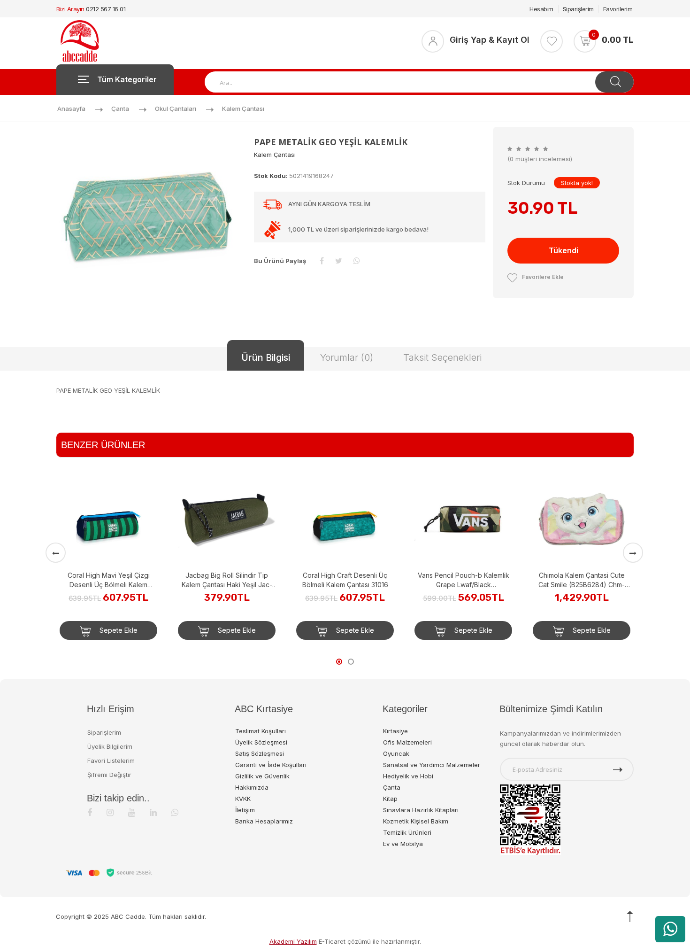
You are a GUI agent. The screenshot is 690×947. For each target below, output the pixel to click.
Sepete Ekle (118, 630)
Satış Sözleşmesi (259, 753)
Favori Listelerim (111, 760)
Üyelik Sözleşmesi (261, 742)
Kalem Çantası (243, 108)
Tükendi (563, 250)
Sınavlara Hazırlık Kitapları (421, 810)
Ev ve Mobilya (403, 843)
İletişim (245, 810)
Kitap (390, 798)
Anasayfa (71, 108)
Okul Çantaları (175, 108)
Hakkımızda (251, 787)
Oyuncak (396, 753)
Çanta (120, 108)
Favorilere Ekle (543, 276)
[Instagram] (110, 812)
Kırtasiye (395, 731)
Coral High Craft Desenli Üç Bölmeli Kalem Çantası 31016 (345, 580)
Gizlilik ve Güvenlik (262, 776)
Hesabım (541, 9)
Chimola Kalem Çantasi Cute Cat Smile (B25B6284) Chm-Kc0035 (581, 580)
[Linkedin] (153, 812)
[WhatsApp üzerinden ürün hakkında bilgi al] (670, 929)
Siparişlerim (578, 9)
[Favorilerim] (551, 41)
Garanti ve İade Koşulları (271, 764)
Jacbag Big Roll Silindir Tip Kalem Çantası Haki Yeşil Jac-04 (227, 580)
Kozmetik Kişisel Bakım (415, 821)
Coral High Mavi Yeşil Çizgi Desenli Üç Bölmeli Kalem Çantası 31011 (109, 580)
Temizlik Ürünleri (407, 832)
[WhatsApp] (174, 812)
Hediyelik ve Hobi (408, 776)
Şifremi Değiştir (109, 774)
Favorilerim (618, 9)
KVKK (243, 798)
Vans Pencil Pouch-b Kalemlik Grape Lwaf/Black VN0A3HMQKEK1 (463, 580)
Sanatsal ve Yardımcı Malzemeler (431, 764)
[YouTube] (131, 812)
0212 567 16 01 (105, 9)
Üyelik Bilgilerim (109, 746)
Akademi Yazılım (293, 941)
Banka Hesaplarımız (264, 821)
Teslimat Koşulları (260, 731)
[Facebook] (89, 812)
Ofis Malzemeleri (407, 742)
